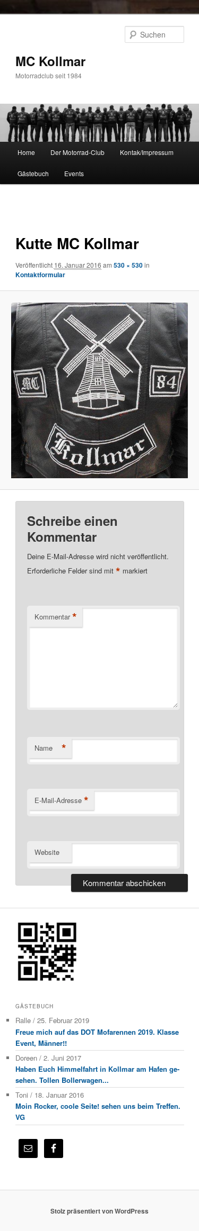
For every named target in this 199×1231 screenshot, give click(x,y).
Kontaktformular (40, 274)
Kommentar (55, 616)
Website (46, 852)
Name (50, 748)
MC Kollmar (50, 61)
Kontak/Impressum (147, 152)
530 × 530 (128, 265)
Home (26, 152)
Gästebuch (33, 173)
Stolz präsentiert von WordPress (99, 1211)
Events (74, 173)
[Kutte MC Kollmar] (99, 390)
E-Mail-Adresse (61, 800)
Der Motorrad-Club (77, 152)
